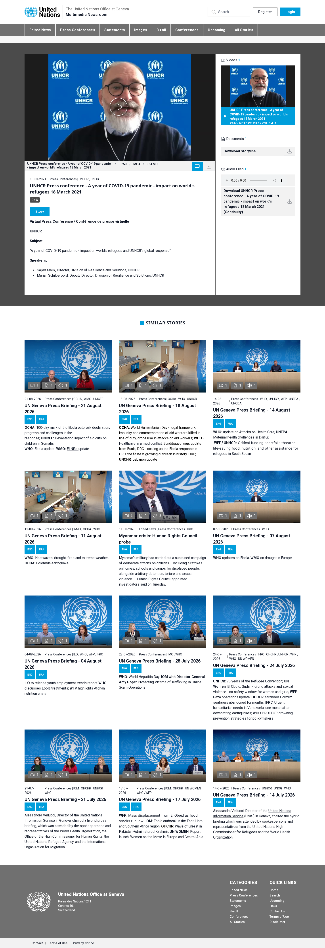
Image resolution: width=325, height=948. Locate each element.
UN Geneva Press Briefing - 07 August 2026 (251, 539)
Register (265, 12)
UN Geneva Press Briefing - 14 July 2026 (254, 795)
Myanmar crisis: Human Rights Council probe (158, 539)
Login (290, 12)
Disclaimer (277, 922)
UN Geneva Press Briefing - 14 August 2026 (251, 413)
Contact (37, 943)
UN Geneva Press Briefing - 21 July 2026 (65, 799)
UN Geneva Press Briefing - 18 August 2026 (157, 408)
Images (140, 30)
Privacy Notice (83, 943)
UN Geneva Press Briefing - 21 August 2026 (63, 408)
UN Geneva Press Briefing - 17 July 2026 (160, 799)
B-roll (161, 30)
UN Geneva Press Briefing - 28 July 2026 (160, 661)
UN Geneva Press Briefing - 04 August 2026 (63, 664)
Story (39, 211)
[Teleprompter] (197, 166)
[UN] (42, 12)
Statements (114, 30)
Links (273, 906)
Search (275, 895)
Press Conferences (77, 30)
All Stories (244, 30)
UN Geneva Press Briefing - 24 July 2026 (254, 665)
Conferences (187, 30)
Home (274, 890)
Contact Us (277, 911)
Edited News (40, 30)
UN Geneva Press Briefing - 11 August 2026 (63, 539)
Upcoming (216, 30)
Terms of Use (279, 916)
